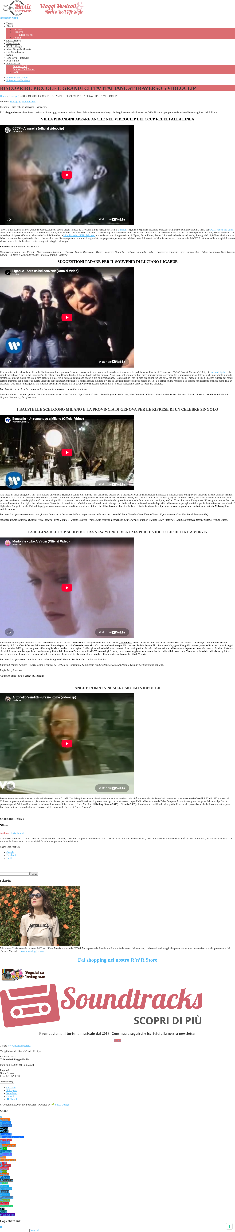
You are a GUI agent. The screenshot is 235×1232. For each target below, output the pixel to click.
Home (9, 23)
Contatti (17, 37)
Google (10, 852)
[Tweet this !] (3, 827)
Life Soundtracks (15, 52)
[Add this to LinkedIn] (6, 827)
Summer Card (13, 63)
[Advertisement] (37, 867)
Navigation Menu (9, 17)
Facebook (11, 855)
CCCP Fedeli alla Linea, (221, 229)
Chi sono (17, 29)
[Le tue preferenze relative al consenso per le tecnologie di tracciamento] (229, 1226)
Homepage (14, 96)
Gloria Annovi (16, 833)
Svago (9, 55)
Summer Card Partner (24, 69)
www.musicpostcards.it (19, 1045)
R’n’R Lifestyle (14, 46)
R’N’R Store (12, 60)
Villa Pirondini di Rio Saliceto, (79, 235)
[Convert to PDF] (16, 827)
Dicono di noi (26, 34)
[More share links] (19, 827)
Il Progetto (18, 32)
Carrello (13, 1099)
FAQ (15, 72)
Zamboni (122, 229)
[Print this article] (13, 827)
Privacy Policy (7, 1082)
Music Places (13, 43)
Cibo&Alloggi (13, 40)
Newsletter (11, 1093)
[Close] (1, 1117)
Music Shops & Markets (18, 49)
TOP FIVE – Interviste (17, 57)
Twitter (10, 858)
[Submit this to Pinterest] (9, 827)
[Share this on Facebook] (1, 827)
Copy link (35, 1230)
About (9, 26)
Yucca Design (62, 1104)
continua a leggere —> (32, 951)
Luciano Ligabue (218, 372)
